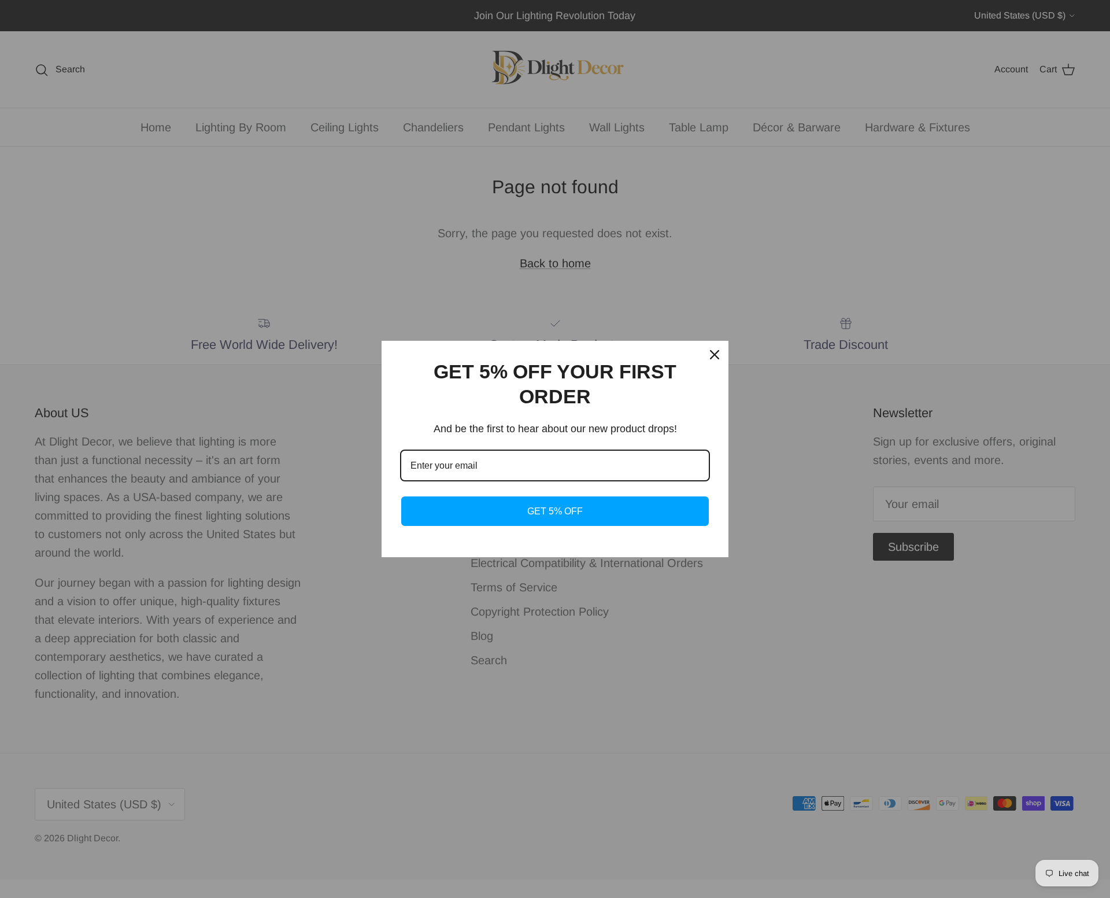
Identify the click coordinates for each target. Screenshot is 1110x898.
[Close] (714, 355)
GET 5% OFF (555, 511)
